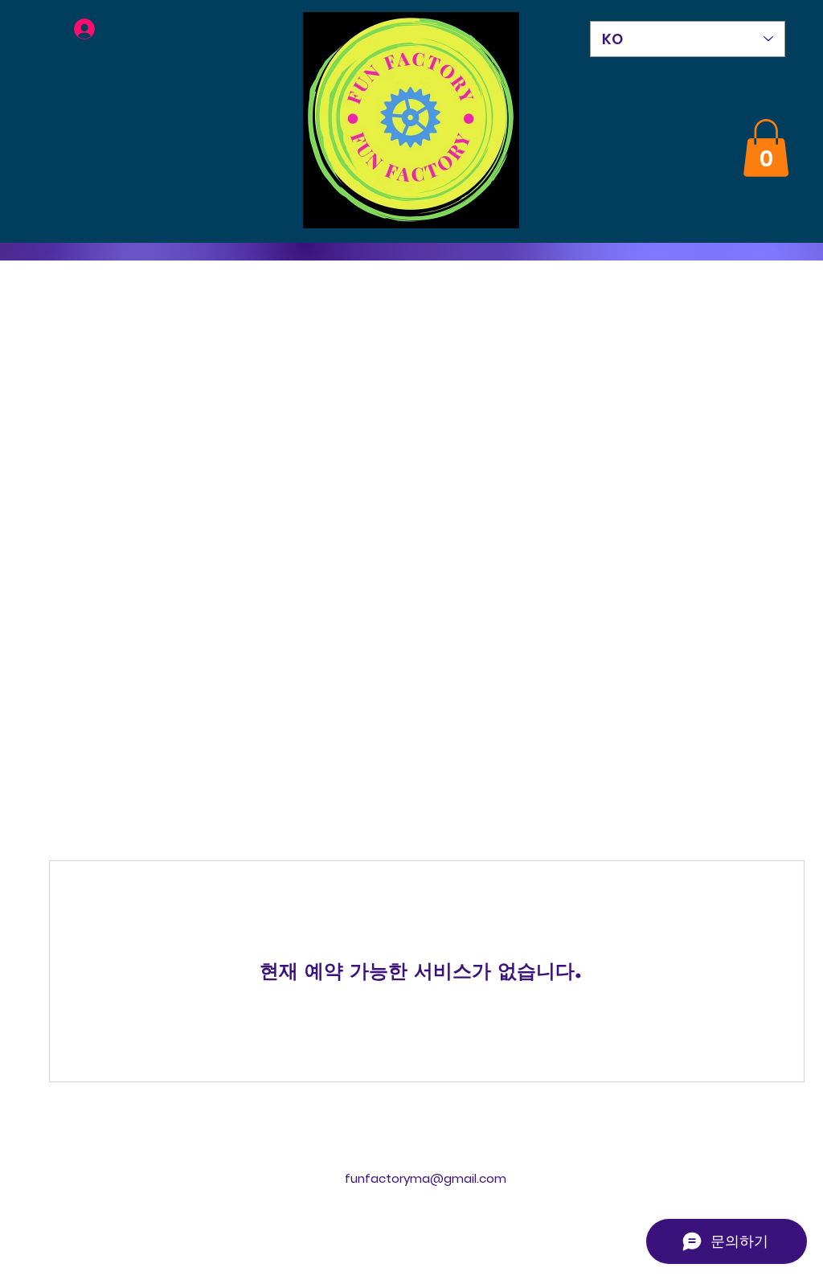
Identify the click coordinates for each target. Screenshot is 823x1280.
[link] (766, 148)
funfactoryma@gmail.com (425, 1178)
